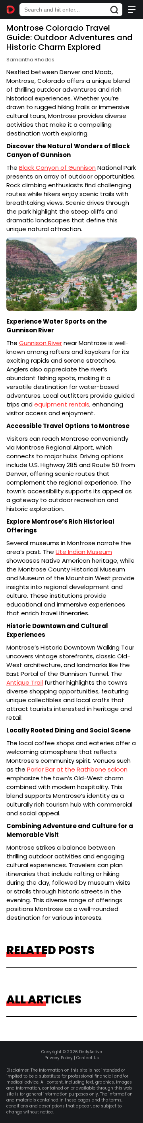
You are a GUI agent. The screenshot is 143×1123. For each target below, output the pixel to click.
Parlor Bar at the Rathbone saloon (77, 769)
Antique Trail (24, 682)
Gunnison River (40, 343)
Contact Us (87, 1058)
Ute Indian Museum (84, 552)
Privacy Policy (58, 1058)
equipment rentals (61, 404)
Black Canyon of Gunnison (57, 167)
